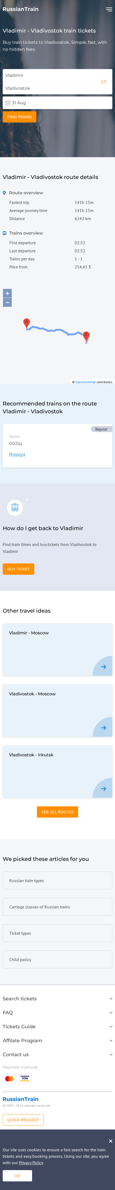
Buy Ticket (18, 569)
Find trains (19, 116)
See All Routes (57, 812)
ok (17, 1175)
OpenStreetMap (85, 382)
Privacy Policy (31, 1162)
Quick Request (23, 1119)
